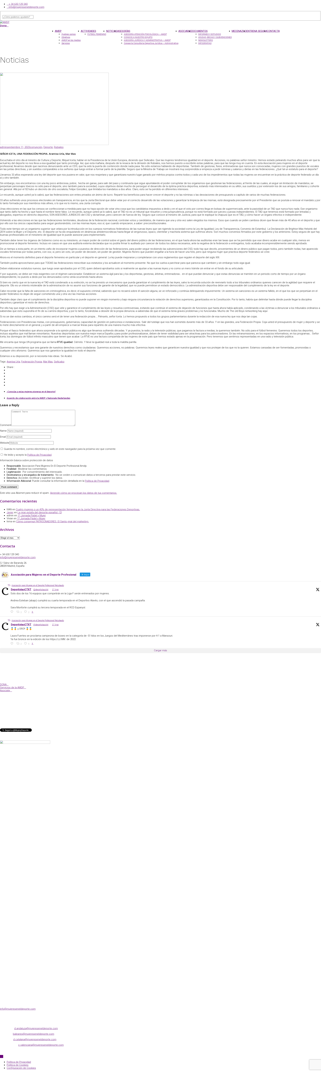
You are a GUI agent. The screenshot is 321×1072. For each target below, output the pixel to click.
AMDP (58, 31)
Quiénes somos (69, 34)
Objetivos (66, 37)
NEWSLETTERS (205, 40)
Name (3, 430)
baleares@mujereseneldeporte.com (33, 1033)
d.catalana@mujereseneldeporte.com (34, 1039)
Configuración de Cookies (21, 1067)
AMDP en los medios (71, 40)
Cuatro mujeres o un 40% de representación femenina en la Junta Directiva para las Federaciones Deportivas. (78, 509)
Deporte (48, 147)
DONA (3, 684)
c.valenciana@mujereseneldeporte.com (41, 1044)
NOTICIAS (111, 31)
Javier (10, 512)
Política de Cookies (17, 1064)
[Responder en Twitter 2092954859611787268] (13, 644)
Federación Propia (31, 361)
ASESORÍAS (123, 31)
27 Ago (55, 589)
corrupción (36, 147)
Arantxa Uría (13, 361)
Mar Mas (48, 361)
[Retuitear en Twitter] (9, 585)
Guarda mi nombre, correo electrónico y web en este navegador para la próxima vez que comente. (60, 448)
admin (3, 147)
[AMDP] (4, 22)
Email (3, 436)
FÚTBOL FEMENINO (96, 34)
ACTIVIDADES (88, 31)
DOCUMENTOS (200, 31)
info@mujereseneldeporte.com (26, 7)
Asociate (5, 690)
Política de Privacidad (39, 454)
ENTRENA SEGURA (256, 31)
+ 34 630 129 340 (18, 4)
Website (4, 442)
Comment (5, 425)
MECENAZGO (239, 31)
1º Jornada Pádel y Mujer (32, 515)
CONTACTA (273, 31)
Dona (3, 25)
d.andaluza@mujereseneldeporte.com (36, 1028)
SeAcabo (59, 361)
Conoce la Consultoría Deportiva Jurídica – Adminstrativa (151, 43)
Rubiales (59, 147)
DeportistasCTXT (21, 589)
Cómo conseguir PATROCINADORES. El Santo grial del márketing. (52, 521)
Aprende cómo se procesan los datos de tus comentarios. (83, 492)
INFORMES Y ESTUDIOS (209, 34)
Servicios (66, 43)
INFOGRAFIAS (204, 43)
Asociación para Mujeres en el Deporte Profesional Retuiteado (38, 585)
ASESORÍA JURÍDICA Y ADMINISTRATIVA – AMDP (147, 40)
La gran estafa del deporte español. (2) (40, 512)
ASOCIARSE (185, 31)
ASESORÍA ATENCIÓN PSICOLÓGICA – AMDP (145, 34)
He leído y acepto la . (27, 454)
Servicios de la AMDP (12, 687)
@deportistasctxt (40, 589)
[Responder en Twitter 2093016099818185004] (13, 612)
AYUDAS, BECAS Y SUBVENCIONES (215, 37)
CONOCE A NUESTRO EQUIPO (138, 37)
